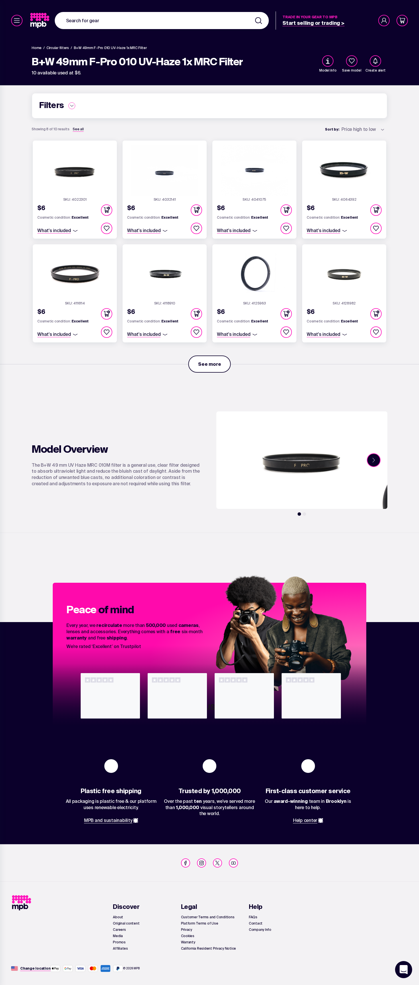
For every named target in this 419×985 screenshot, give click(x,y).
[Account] (384, 20)
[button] (106, 210)
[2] (304, 514)
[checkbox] (351, 61)
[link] (40, 20)
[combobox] (162, 20)
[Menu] (17, 20)
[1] (299, 514)
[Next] (374, 460)
